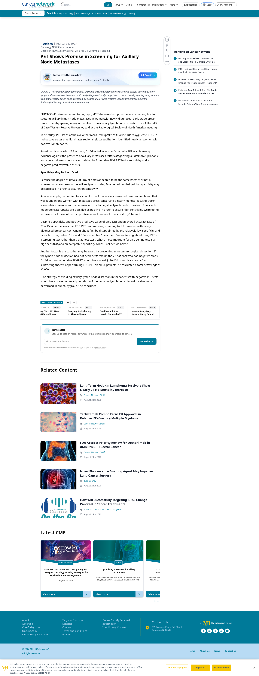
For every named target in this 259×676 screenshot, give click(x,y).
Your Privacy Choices (114, 627)
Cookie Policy (43, 673)
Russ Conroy (89, 480)
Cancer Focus (31, 13)
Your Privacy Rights (177, 667)
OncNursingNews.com (35, 634)
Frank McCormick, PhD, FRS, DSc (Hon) (102, 509)
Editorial (67, 623)
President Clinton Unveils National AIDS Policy (110, 313)
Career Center (101, 13)
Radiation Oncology (118, 13)
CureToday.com (31, 627)
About (25, 620)
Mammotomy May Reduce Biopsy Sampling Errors (143, 313)
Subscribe (145, 341)
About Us (205, 650)
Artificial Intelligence (84, 13)
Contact (66, 627)
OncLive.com (29, 631)
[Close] (254, 667)
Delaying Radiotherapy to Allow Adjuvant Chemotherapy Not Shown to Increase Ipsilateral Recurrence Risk (79, 313)
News (117, 4)
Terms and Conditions (74, 631)
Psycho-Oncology (66, 13)
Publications (158, 4)
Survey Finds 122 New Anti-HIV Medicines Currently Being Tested (47, 313)
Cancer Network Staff (94, 395)
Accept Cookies (221, 667)
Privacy (66, 634)
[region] (129, 668)
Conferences (143, 4)
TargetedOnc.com (72, 620)
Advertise (27, 623)
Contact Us (230, 650)
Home (192, 650)
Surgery (132, 13)
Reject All (200, 667)
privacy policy (100, 347)
